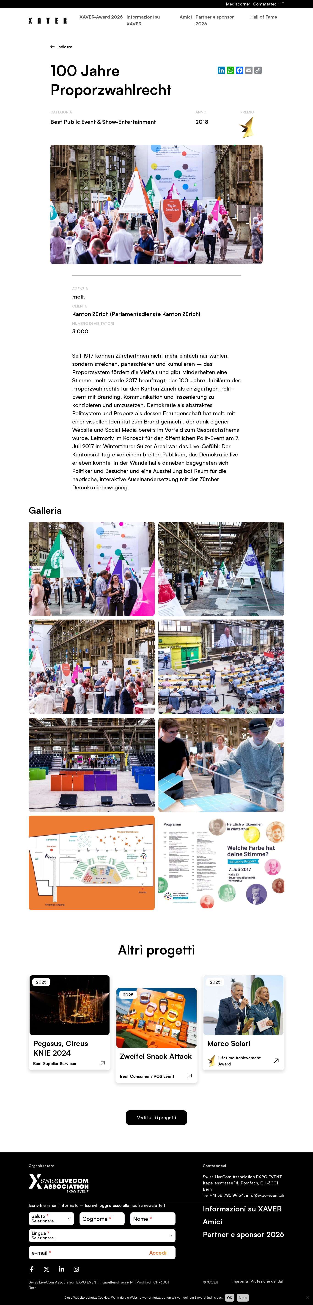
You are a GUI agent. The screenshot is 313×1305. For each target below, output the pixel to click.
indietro (64, 46)
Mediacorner (238, 3)
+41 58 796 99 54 (227, 1195)
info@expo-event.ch (265, 1195)
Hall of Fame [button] (263, 17)
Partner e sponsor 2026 (214, 20)
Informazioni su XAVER (143, 20)
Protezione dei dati (267, 1281)
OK (229, 1297)
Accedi (158, 1252)
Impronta (240, 1281)
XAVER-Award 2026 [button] (101, 17)
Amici (186, 17)
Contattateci (265, 3)
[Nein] (307, 1297)
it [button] (282, 3)
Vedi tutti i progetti (156, 1117)
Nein (243, 1297)
